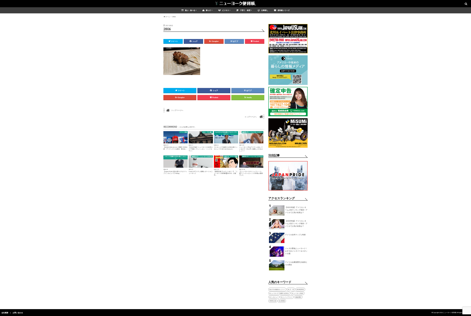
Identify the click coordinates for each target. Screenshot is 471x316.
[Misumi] (288, 146)
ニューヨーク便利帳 (449, 312)
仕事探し (264, 10)
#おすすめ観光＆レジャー (277, 289)
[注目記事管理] (288, 191)
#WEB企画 (272, 301)
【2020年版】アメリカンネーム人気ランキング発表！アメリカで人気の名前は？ (296, 223)
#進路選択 (298, 297)
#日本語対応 (300, 289)
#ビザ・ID (291, 289)
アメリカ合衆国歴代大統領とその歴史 (296, 263)
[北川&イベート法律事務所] (288, 52)
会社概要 (4, 313)
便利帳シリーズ (284, 10)
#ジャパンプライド (287, 297)
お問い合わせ (18, 313)
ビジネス (225, 10)
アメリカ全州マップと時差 (295, 235)
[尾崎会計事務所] (288, 115)
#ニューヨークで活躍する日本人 (279, 293)
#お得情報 (282, 301)
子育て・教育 (245, 10)
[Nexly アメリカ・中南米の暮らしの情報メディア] (288, 83)
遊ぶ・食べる (190, 10)
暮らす (208, 10)
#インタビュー (273, 297)
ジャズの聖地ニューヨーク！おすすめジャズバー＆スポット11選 (296, 251)
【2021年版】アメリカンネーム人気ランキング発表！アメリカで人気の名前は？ (296, 209)
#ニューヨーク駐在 (297, 293)
